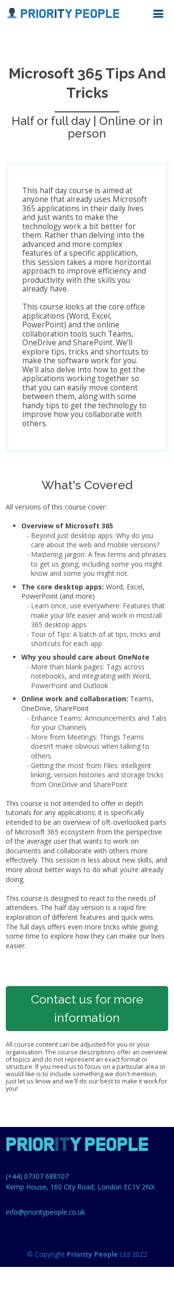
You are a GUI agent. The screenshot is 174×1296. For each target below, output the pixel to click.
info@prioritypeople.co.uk (45, 1212)
